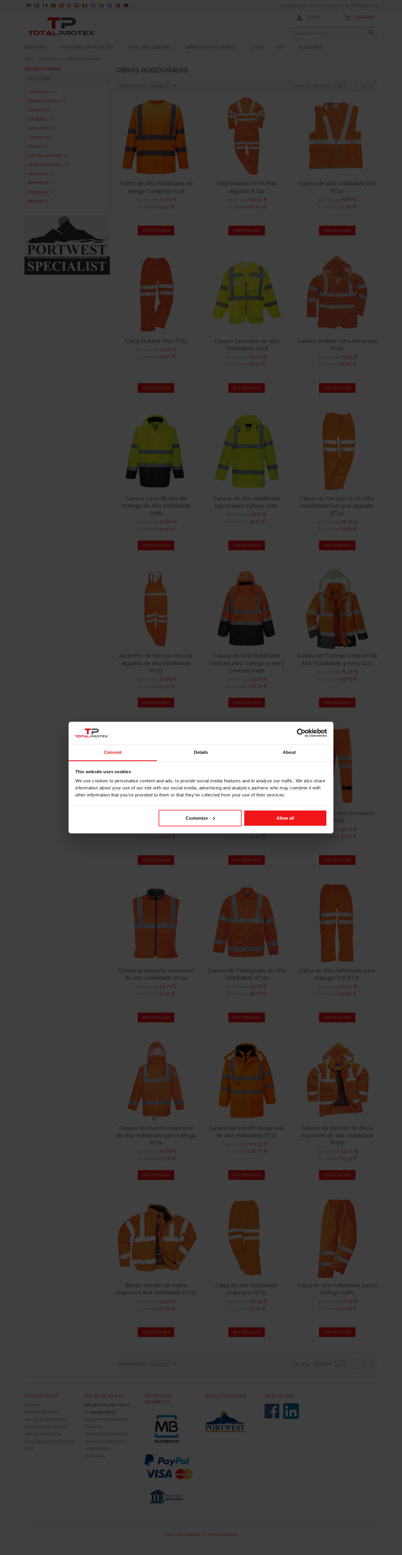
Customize (197, 818)
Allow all (285, 818)
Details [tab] (201, 752)
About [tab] (289, 752)
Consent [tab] (113, 752)
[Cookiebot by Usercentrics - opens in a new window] (301, 733)
